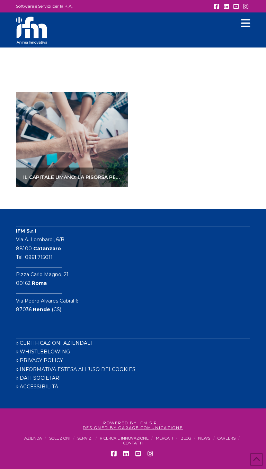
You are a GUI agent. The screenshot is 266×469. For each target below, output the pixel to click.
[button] (245, 23)
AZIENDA (33, 438)
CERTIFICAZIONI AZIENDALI (56, 343)
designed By (100, 427)
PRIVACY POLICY (41, 360)
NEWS (204, 438)
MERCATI (164, 438)
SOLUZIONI (59, 438)
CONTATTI (133, 443)
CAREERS (227, 438)
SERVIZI (84, 438)
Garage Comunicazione (150, 427)
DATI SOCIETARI (40, 378)
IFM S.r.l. (151, 423)
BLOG (185, 438)
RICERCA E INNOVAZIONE (124, 438)
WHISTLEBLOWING (45, 352)
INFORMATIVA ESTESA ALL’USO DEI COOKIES (77, 369)
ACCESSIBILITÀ (39, 387)
